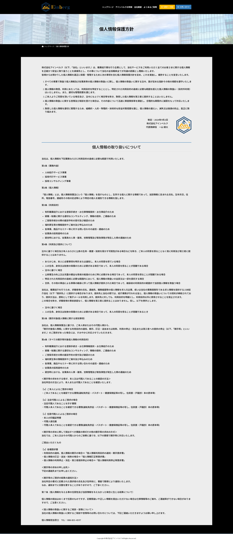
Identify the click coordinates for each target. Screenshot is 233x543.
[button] (167, 7)
